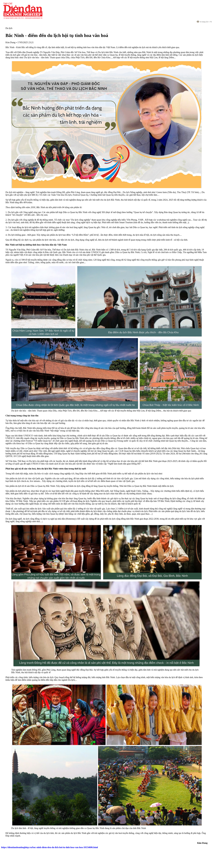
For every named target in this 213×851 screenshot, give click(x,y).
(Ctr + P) (206, 22)
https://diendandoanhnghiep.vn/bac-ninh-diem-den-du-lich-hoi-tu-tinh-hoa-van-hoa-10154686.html (49, 847)
